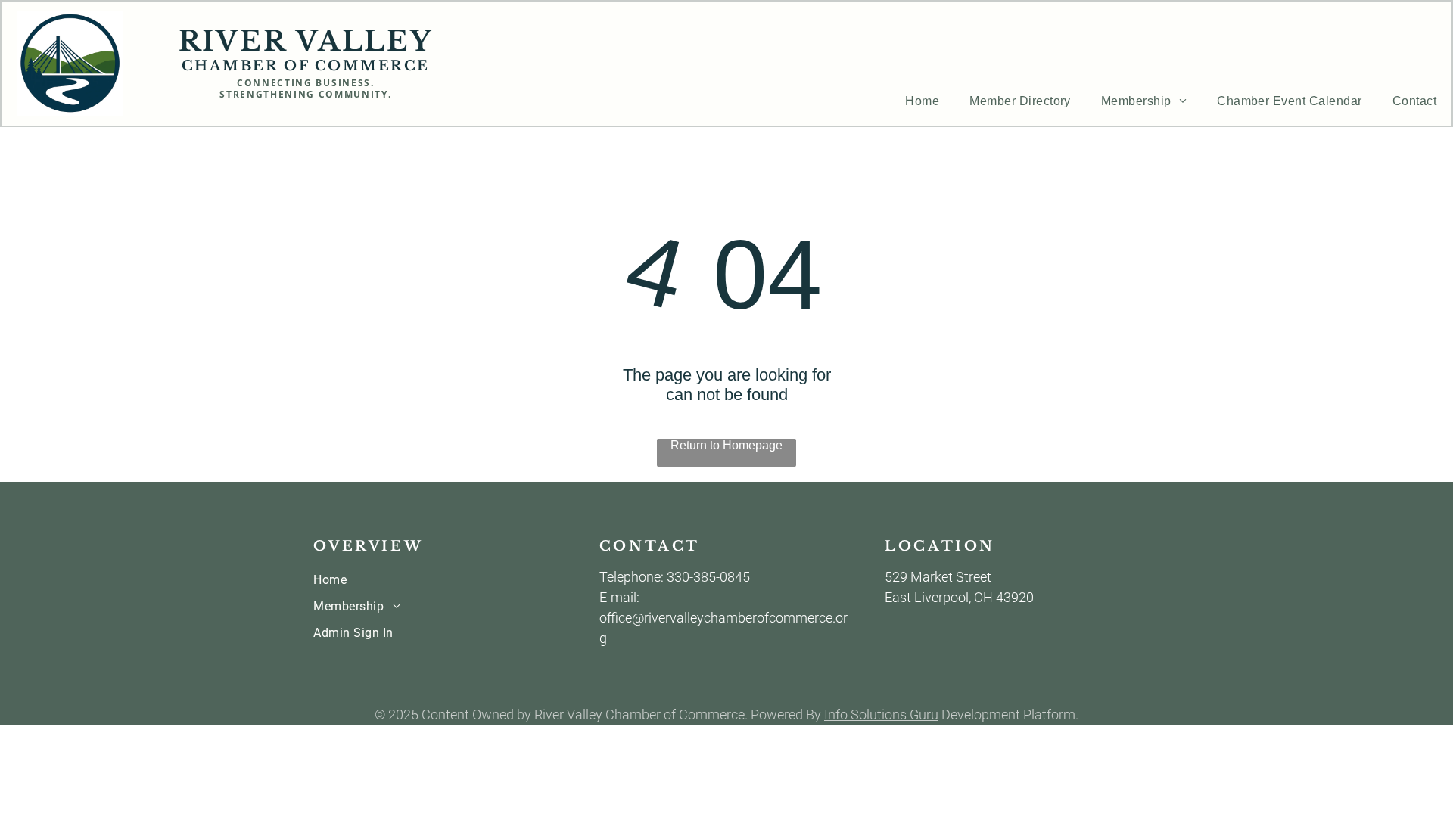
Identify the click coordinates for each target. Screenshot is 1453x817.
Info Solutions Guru (881, 714)
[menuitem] (922, 101)
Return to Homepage (726, 445)
